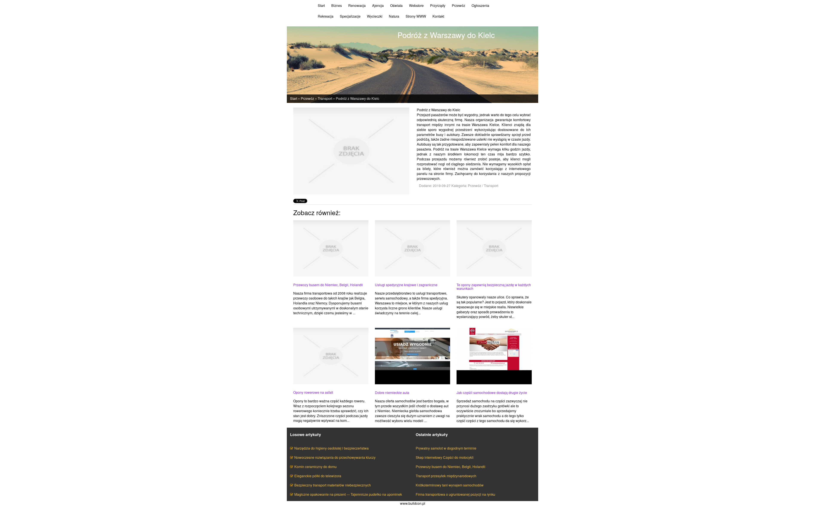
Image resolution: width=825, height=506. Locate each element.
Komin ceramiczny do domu (315, 466)
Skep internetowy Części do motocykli (445, 457)
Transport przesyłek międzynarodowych (446, 475)
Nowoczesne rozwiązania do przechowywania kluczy (335, 457)
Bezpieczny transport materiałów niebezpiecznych (332, 485)
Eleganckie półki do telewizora (317, 475)
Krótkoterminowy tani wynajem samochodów (450, 485)
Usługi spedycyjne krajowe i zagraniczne (406, 285)
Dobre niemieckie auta (392, 393)
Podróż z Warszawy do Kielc (357, 98)
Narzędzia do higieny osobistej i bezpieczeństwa (331, 448)
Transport (325, 98)
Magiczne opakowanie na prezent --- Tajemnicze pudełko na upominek (348, 494)
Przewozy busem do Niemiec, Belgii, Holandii (328, 285)
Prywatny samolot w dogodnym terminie (446, 448)
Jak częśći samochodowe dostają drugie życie (492, 393)
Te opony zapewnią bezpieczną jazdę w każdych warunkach (494, 286)
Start (293, 98)
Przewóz (307, 98)
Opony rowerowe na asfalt (313, 392)
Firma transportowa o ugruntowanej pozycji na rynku (455, 494)
